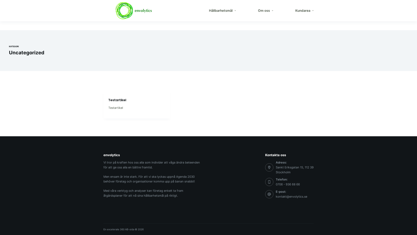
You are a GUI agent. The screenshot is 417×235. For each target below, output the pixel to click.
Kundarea (302, 11)
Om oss (264, 11)
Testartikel (117, 100)
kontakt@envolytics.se (291, 196)
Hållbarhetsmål (221, 11)
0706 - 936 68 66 (288, 184)
